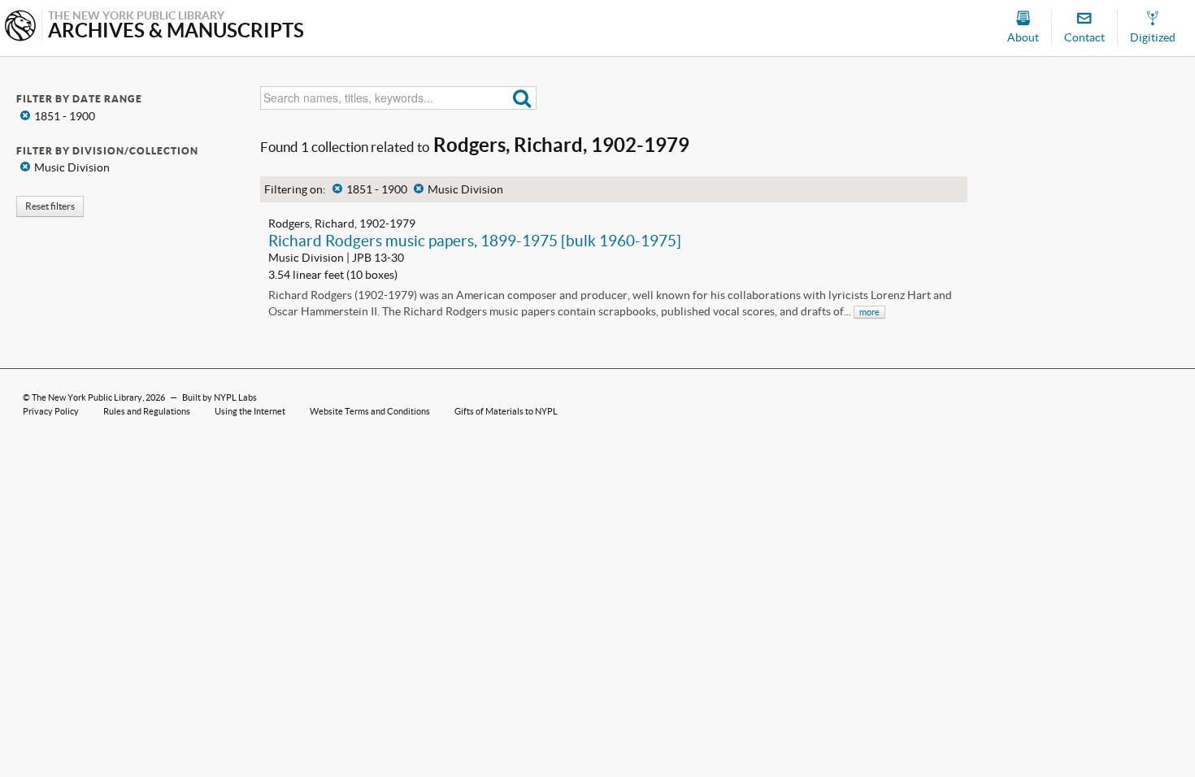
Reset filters (50, 206)
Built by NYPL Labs (219, 397)
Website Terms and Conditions (370, 411)
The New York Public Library (87, 397)
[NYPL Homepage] (20, 27)
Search (522, 98)
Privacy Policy (51, 411)
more (869, 312)
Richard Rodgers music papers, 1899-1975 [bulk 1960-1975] (474, 241)
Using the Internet (250, 411)
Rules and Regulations (146, 411)
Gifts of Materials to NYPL (506, 411)
